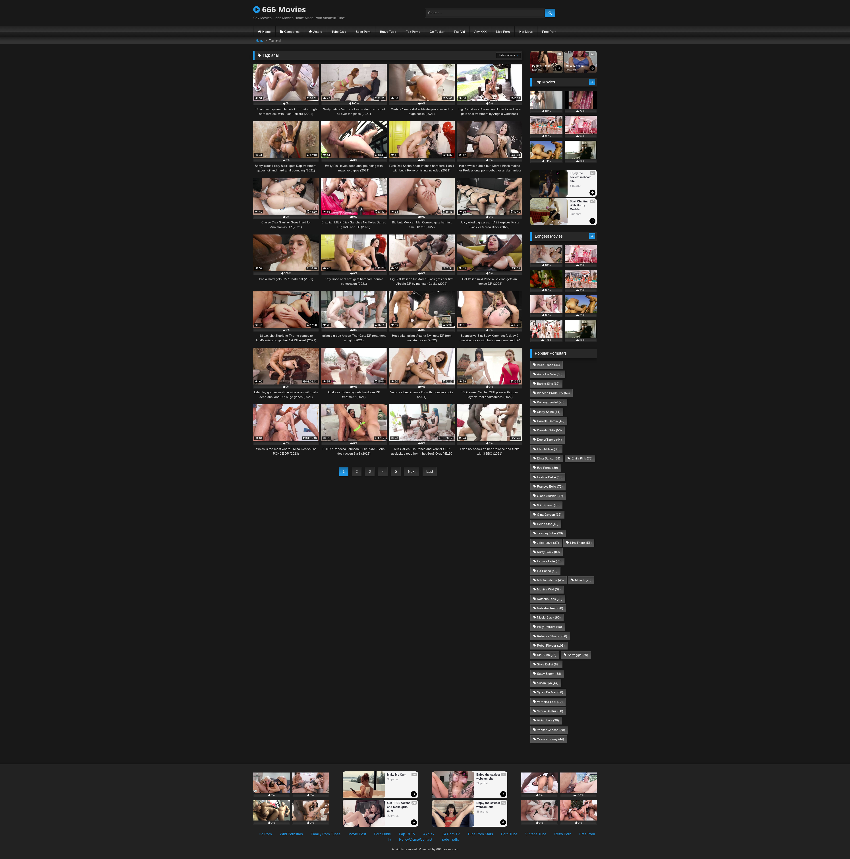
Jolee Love (548, 542)
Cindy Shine (548, 411)
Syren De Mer (550, 692)
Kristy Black (548, 552)
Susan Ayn (547, 683)
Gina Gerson (549, 514)
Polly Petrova (549, 626)
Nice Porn (503, 31)
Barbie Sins (548, 383)
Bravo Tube (388, 31)
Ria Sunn (546, 655)
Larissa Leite (549, 561)
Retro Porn (562, 834)
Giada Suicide (550, 496)
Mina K (583, 580)
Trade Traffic (450, 839)
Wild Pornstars (291, 834)
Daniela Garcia (550, 421)
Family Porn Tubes (325, 834)
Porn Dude (382, 834)
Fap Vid (459, 31)
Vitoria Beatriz (550, 711)
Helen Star (547, 524)
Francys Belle (550, 486)
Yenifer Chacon (551, 730)
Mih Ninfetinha (550, 580)
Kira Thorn (581, 542)
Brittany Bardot (550, 402)
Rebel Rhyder (551, 645)
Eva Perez (547, 467)
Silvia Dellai (548, 664)
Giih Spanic (548, 505)
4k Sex (428, 834)
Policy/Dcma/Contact (415, 839)
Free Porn (549, 31)
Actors (317, 31)
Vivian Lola (548, 720)
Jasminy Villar (550, 533)
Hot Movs (526, 31)
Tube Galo (339, 31)
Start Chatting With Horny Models (579, 205)
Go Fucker (437, 31)
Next (411, 471)
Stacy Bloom (549, 673)
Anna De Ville (549, 374)
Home (266, 31)
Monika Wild (549, 589)
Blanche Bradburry (553, 393)
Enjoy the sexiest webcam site (581, 177)
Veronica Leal (550, 701)
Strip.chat (537, 70)
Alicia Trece (548, 365)
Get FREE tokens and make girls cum (543, 66)
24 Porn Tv (451, 834)
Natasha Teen (550, 608)
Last (429, 471)
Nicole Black (549, 617)
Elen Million (548, 449)
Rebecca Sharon (552, 636)
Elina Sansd (548, 458)
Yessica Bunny (550, 739)
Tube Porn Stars (480, 834)
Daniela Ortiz (549, 430)
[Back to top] (836, 846)
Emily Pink (582, 458)
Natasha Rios (549, 599)
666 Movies (283, 9)
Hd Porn (265, 834)
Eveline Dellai (549, 477)
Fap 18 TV (407, 834)
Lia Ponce (547, 571)
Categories (291, 31)
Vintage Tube (535, 834)
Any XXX (480, 31)
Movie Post (357, 834)
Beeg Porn (363, 31)
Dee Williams (549, 439)
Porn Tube (509, 834)
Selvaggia (578, 655)
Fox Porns (413, 31)
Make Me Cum (575, 66)
